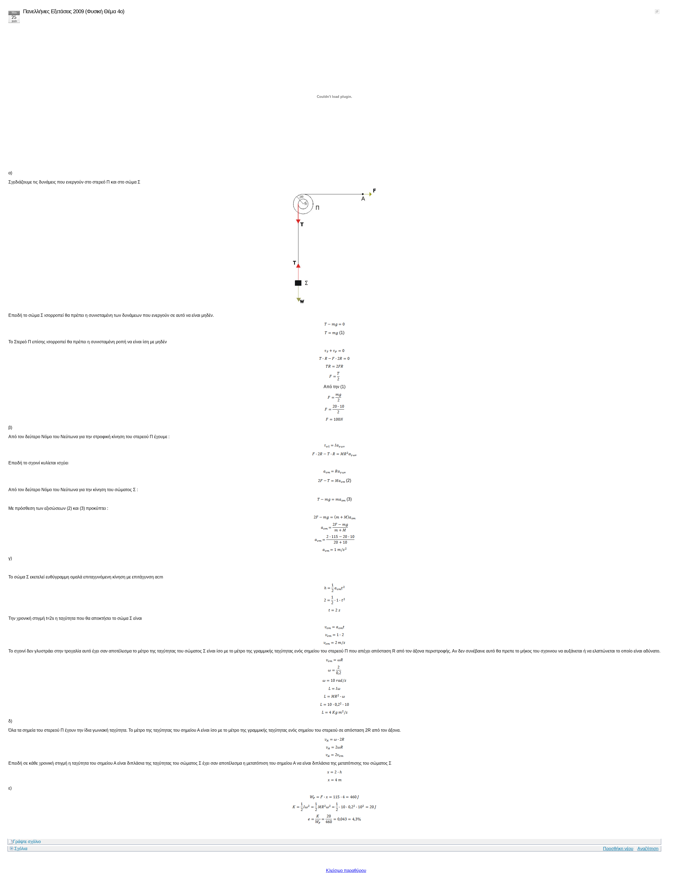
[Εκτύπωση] (657, 10)
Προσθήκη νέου (618, 848)
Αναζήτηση (647, 848)
